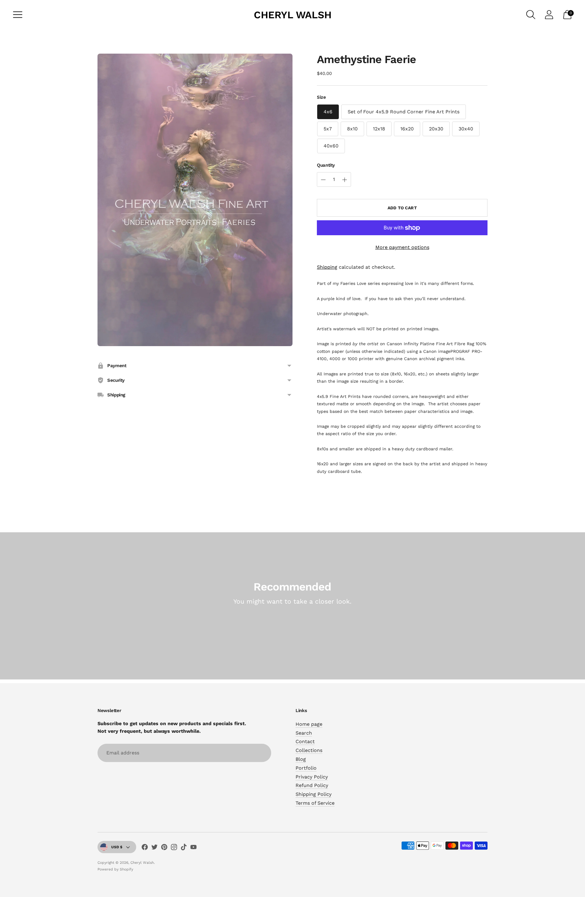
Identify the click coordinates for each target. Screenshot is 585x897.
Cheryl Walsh (142, 862)
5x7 (328, 129)
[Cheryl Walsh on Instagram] (174, 848)
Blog (301, 759)
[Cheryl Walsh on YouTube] (193, 848)
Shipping (327, 267)
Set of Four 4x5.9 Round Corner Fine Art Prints (403, 112)
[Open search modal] (530, 14)
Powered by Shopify (115, 869)
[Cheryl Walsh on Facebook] (144, 848)
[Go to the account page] (549, 14)
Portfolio (306, 768)
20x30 (436, 129)
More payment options (402, 247)
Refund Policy (312, 785)
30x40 (466, 129)
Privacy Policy (312, 777)
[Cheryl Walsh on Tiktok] (183, 848)
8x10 (352, 129)
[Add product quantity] (323, 179)
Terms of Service (315, 803)
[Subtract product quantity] (345, 179)
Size (321, 97)
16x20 (407, 129)
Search (304, 733)
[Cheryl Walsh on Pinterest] (164, 848)
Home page (309, 724)
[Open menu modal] (17, 14)
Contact (305, 741)
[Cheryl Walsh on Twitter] (154, 848)
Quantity (326, 165)
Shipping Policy (314, 794)
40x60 (331, 146)
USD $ (116, 847)
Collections (309, 750)
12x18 (379, 129)
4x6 (328, 112)
